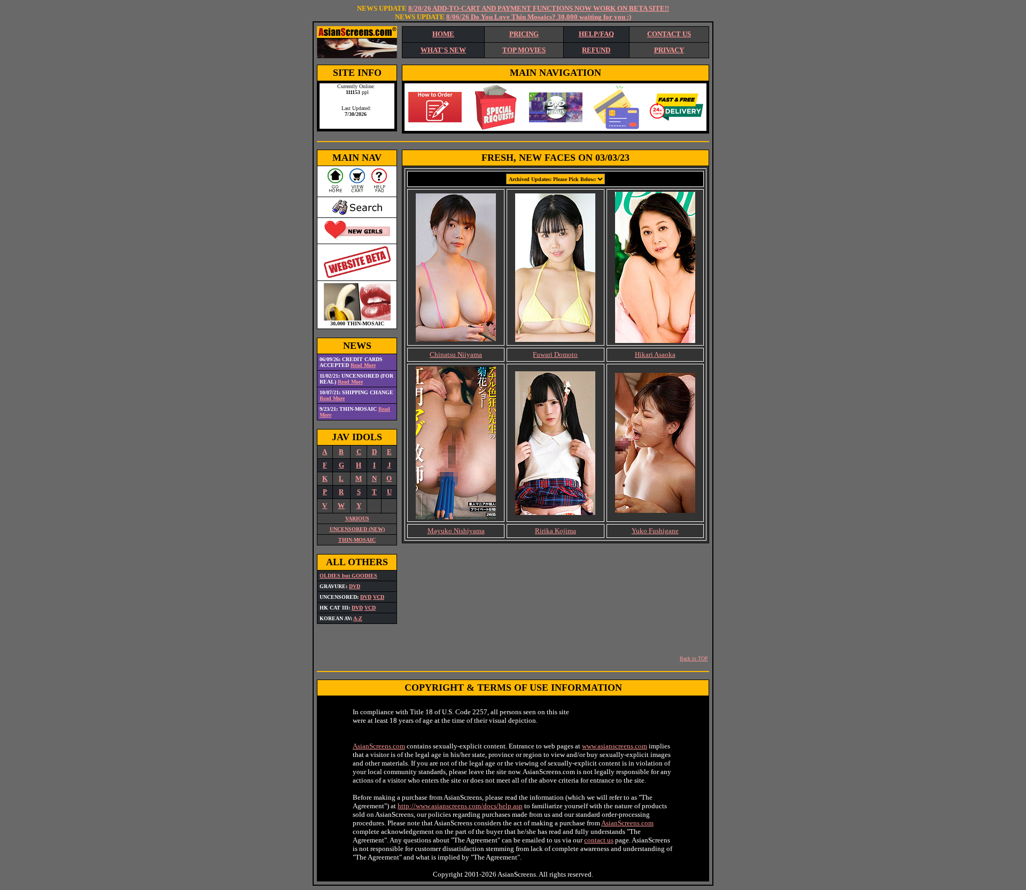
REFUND (596, 50)
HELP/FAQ (596, 34)
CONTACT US (669, 34)
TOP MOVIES (524, 50)
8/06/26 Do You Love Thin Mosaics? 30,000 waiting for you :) (538, 17)
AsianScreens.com (379, 746)
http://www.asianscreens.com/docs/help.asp (460, 806)
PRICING (524, 34)
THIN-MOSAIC (357, 540)
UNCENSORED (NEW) (357, 529)
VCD (378, 597)
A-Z (357, 618)
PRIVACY (669, 50)
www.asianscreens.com (614, 746)
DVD (354, 586)
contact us (598, 840)
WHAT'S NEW (443, 50)
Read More (363, 365)
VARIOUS (357, 518)
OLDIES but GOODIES (348, 576)
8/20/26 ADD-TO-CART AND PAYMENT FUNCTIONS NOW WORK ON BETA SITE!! (538, 8)
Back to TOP (694, 658)
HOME (443, 34)
